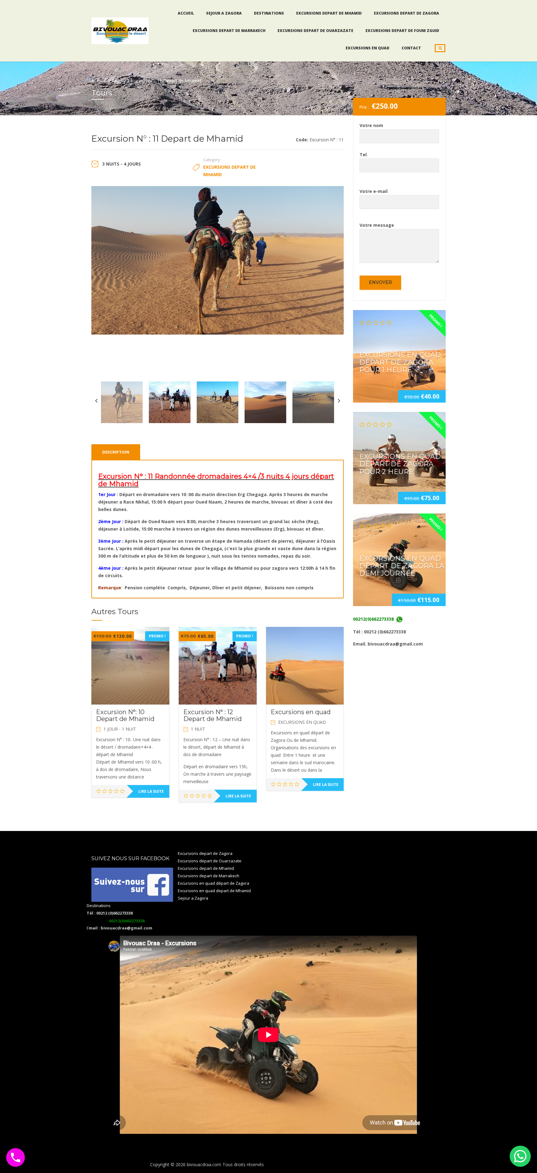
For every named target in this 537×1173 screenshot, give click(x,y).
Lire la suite (151, 791)
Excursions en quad (367, 48)
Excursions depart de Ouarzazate (315, 30)
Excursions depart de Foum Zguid (402, 30)
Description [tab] (115, 452)
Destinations (269, 13)
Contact (411, 48)
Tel (363, 154)
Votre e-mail (374, 191)
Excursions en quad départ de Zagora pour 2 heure (400, 464)
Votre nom (371, 125)
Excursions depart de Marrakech (229, 30)
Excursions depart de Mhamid (329, 13)
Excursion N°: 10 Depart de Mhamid (125, 715)
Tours (117, 81)
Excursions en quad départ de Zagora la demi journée (401, 565)
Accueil (186, 13)
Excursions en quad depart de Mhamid (214, 890)
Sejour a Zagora (224, 13)
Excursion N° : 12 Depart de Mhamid (212, 715)
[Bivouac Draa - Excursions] (120, 29)
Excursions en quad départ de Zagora (213, 883)
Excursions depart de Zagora (406, 13)
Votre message (377, 225)
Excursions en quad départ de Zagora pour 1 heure (400, 362)
